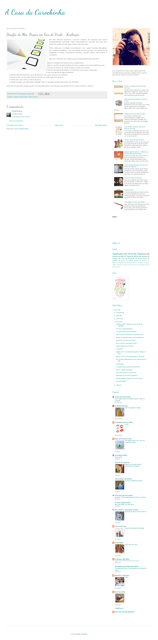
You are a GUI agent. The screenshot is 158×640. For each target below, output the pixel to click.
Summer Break (128, 190)
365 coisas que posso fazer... (124, 495)
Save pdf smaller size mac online (124, 504)
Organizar (130, 256)
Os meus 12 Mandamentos (124, 329)
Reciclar (121, 262)
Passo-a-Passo (142, 258)
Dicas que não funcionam (131, 264)
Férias (127, 424)
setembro (119, 312)
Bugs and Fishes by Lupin (123, 439)
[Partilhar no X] (44, 94)
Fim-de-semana (141, 256)
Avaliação (15, 97)
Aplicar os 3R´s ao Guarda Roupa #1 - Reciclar (130, 356)
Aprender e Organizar (122, 575)
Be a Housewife (120, 592)
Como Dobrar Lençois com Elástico (134, 202)
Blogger (85, 634)
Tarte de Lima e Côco (131, 544)
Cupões (114, 264)
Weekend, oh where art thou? (125, 340)
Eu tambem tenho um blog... (124, 422)
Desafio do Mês (23, 97)
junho (118, 318)
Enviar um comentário (16, 121)
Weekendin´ (120, 364)
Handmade (117, 254)
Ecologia (30, 97)
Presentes (144, 260)
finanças (116, 266)
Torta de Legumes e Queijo (133, 408)
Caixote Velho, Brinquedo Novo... (134, 140)
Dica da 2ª (120, 264)
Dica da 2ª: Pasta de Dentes (133, 178)
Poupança (35, 97)
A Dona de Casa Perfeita (122, 397)
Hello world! (118, 457)
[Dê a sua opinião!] (41, 94)
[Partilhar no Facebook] (46, 94)
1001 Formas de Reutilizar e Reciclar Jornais (129, 334)
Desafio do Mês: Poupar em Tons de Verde (129, 378)
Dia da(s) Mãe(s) (121, 381)
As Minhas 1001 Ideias (122, 559)
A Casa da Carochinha (35, 12)
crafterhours (119, 608)
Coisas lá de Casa (120, 526)
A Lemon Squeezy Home (122, 502)
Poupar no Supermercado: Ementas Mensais (130, 337)
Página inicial (59, 125)
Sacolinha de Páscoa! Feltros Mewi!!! (135, 511)
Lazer (148, 264)
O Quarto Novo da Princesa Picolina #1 (128, 367)
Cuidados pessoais (133, 260)
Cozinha (123, 260)
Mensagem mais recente (15, 125)
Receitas (114, 262)
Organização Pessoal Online (125, 346)
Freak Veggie (119, 542)
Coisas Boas (119, 349)
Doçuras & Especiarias (122, 462)
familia (128, 262)
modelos (115, 260)
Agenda (141, 262)
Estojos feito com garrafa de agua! (134, 528)
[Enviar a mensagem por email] (39, 94)
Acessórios (135, 262)
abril (117, 385)
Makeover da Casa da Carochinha (126, 375)
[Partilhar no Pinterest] (48, 94)
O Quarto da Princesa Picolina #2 (126, 331)
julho (118, 315)
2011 (116, 310)
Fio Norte (15, 111)
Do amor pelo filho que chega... (134, 481)
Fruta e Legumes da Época (124, 370)
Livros (122, 258)
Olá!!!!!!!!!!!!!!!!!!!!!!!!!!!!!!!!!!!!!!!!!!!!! (127, 561)
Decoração (131, 258)
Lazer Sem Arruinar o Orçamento (126, 372)
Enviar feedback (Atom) (21, 129)
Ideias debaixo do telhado (123, 479)
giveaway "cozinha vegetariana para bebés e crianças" (130, 497)
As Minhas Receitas (121, 406)
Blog (147, 262)
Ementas (142, 264)
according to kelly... (121, 455)
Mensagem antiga (101, 125)
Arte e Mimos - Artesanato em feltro (126, 510)
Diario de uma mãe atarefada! (124, 612)
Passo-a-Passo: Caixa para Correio (126, 343)
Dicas (130, 254)
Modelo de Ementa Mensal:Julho (134, 114)
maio (118, 322)
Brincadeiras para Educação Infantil (126, 566)
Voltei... (127, 577)
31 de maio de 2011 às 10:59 (21, 117)
